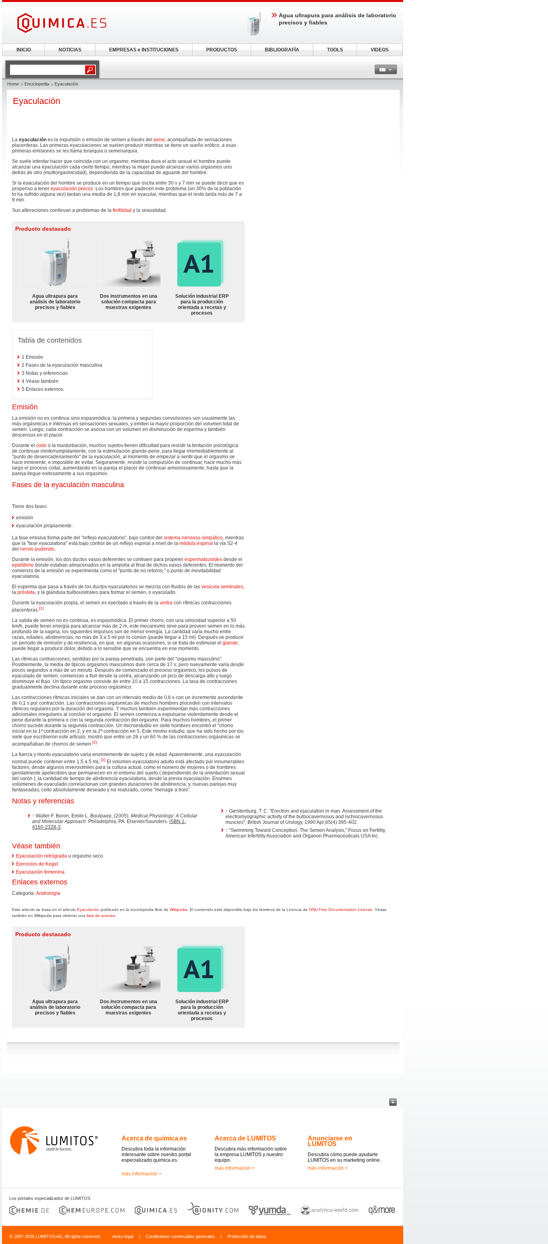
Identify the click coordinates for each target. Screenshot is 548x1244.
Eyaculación (88, 909)
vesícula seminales (222, 586)
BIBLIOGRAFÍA (282, 50)
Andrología (48, 893)
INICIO (23, 50)
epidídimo (23, 565)
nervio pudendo (37, 549)
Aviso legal (122, 1236)
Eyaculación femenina (40, 872)
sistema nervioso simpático (193, 538)
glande (230, 643)
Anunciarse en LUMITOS (330, 1141)
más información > (142, 1174)
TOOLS (335, 50)
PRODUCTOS (221, 50)
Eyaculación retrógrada (41, 856)
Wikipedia (178, 909)
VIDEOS (380, 50)
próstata (26, 592)
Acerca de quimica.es (154, 1138)
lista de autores (101, 915)
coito (41, 445)
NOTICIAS (70, 50)
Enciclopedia (36, 83)
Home (13, 83)
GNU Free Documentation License (340, 909)
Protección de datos (246, 1236)
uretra (166, 603)
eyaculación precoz (72, 188)
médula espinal (196, 543)
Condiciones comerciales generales (180, 1236)
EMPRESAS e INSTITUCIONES (144, 50)
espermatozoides (203, 559)
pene (159, 139)
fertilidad (122, 210)
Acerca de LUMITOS (245, 1138)
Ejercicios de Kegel (37, 864)
